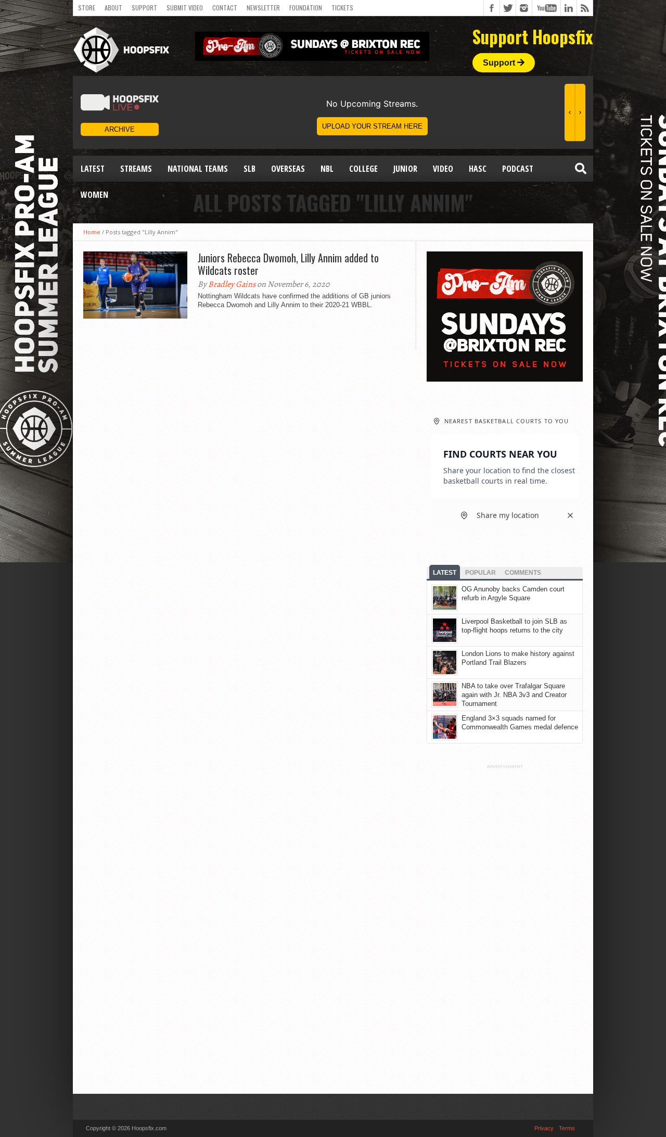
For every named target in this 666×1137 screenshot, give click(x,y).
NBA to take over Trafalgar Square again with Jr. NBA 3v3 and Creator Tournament (514, 695)
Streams (136, 168)
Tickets (342, 7)
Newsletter (263, 7)
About (113, 7)
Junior (405, 168)
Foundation (305, 7)
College (363, 168)
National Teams (198, 168)
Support (144, 7)
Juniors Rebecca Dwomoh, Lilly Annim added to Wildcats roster (288, 263)
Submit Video (184, 7)
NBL (327, 168)
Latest (93, 168)
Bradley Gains (231, 284)
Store (86, 7)
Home (91, 232)
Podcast (517, 168)
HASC (477, 168)
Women (94, 194)
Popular (480, 572)
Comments (523, 572)
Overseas (288, 168)
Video (443, 168)
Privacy (544, 1128)
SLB (249, 168)
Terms (567, 1128)
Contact (224, 7)
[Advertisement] (505, 925)
